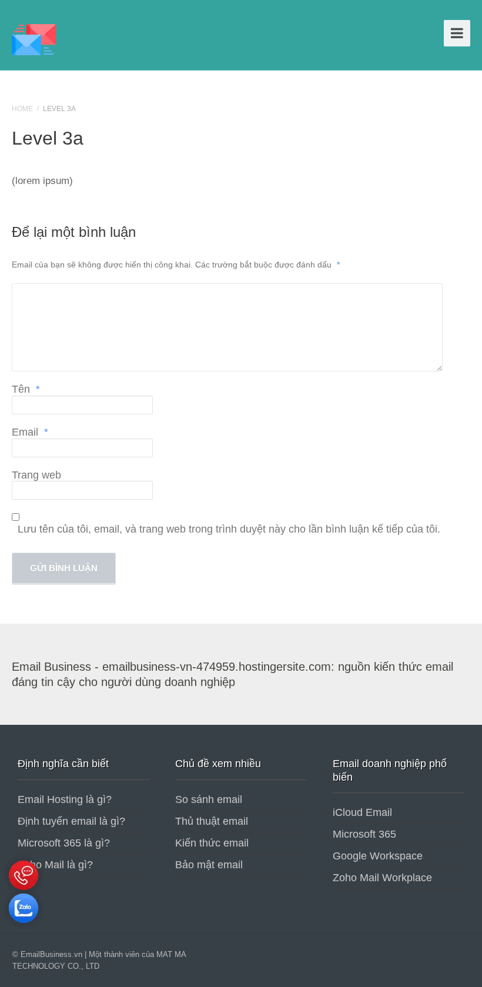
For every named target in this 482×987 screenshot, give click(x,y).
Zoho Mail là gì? (55, 865)
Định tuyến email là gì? (71, 821)
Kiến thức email (212, 843)
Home (22, 109)
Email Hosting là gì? (65, 799)
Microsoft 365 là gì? (64, 843)
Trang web (36, 475)
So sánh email (208, 799)
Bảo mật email (209, 865)
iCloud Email (362, 812)
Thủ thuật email (211, 821)
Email (30, 432)
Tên (26, 389)
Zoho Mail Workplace (382, 878)
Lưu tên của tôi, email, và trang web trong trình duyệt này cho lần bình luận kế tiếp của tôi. (229, 529)
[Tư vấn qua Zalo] (23, 926)
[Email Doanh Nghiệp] (34, 38)
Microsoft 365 (364, 834)
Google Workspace (378, 856)
